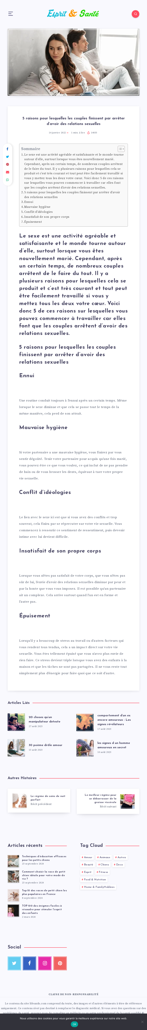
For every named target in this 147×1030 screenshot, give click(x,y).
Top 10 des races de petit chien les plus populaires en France (44, 892)
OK (74, 1024)
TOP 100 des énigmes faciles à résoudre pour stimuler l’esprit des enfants (42, 909)
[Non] (142, 1022)
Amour (88, 857)
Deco (119, 864)
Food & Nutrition (95, 879)
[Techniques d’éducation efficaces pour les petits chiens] (13, 861)
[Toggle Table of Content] (119, 149)
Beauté (88, 864)
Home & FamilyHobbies (99, 887)
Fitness (103, 872)
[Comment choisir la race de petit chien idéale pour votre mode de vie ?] (13, 876)
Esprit (88, 872)
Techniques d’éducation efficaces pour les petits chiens (44, 858)
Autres (122, 857)
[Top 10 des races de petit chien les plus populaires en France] (13, 895)
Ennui (28, 202)
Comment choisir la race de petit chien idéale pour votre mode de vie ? (43, 875)
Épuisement (33, 222)
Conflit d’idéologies (38, 212)
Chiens (104, 864)
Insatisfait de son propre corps (46, 217)
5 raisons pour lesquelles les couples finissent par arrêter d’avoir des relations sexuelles (72, 195)
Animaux (105, 857)
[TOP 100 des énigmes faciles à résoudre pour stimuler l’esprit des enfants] (13, 910)
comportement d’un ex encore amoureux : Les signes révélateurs (114, 720)
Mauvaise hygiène (37, 207)
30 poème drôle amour (45, 745)
